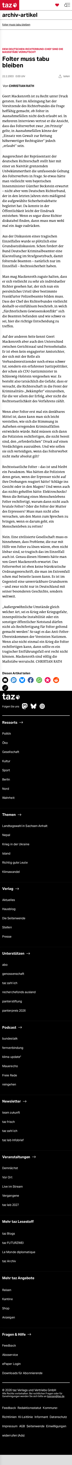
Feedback (9, 1345)
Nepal (6, 835)
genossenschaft (13, 974)
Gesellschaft (10, 752)
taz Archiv (9, 1261)
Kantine (7, 1299)
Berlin (6, 779)
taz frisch (8, 1122)
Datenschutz (58, 1417)
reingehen (9, 1084)
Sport (6, 770)
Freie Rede (9, 1075)
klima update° (11, 1057)
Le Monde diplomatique (18, 1252)
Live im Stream (12, 1186)
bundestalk (10, 1038)
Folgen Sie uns (10, 706)
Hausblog (9, 909)
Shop (5, 1308)
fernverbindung (12, 1048)
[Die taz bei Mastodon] (25, 708)
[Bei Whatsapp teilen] (39, 680)
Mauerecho (10, 1066)
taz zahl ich (9, 983)
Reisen (6, 1290)
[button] (67, 5)
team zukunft (11, 1112)
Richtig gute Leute (15, 862)
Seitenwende (36, 1426)
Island (6, 853)
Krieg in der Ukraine (15, 844)
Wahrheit (8, 798)
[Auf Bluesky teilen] (22, 680)
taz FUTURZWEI (13, 1243)
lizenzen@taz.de (55, 1396)
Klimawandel (11, 872)
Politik (6, 733)
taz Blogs (8, 1233)
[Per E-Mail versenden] (5, 680)
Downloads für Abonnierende (22, 1373)
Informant (42, 1417)
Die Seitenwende (13, 918)
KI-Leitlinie (26, 1417)
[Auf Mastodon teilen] (14, 680)
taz (11, 697)
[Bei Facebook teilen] (31, 680)
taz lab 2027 (10, 1205)
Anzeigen (8, 1317)
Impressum (10, 1426)
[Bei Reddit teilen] (56, 680)
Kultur (6, 761)
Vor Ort (7, 1177)
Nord (5, 789)
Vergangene (10, 1195)
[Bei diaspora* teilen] (48, 680)
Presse (7, 936)
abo (5, 964)
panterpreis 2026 (14, 1010)
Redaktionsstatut (30, 1408)
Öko (5, 743)
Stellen (7, 927)
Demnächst (10, 1168)
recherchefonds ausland (19, 992)
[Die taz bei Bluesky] (34, 708)
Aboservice (10, 1355)
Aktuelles (8, 900)
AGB (22, 1426)
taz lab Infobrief (13, 1140)
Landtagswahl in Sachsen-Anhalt (24, 826)
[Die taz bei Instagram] (42, 708)
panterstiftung (12, 1001)
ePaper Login (11, 1364)
